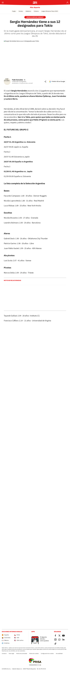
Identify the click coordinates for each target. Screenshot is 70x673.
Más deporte (35, 7)
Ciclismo (36, 11)
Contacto (4, 653)
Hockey (21, 11)
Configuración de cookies (47, 653)
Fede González (17, 80)
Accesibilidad (59, 653)
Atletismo (28, 11)
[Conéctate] (67, 2)
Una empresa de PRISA (35, 660)
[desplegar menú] (2, 2)
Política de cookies (34, 653)
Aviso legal (11, 653)
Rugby (14, 11)
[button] (45, 81)
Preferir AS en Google (58, 81)
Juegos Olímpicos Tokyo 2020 (50, 11)
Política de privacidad (21, 653)
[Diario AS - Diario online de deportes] (35, 2)
